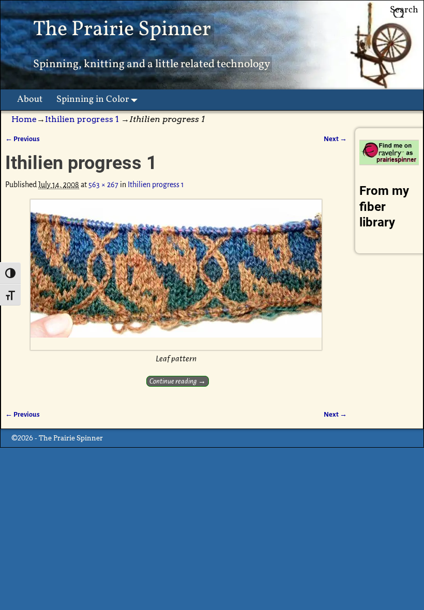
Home (24, 119)
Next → (335, 139)
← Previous (22, 139)
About (29, 99)
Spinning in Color (92, 99)
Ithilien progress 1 (82, 119)
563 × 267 (103, 184)
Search (404, 10)
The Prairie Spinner (122, 29)
